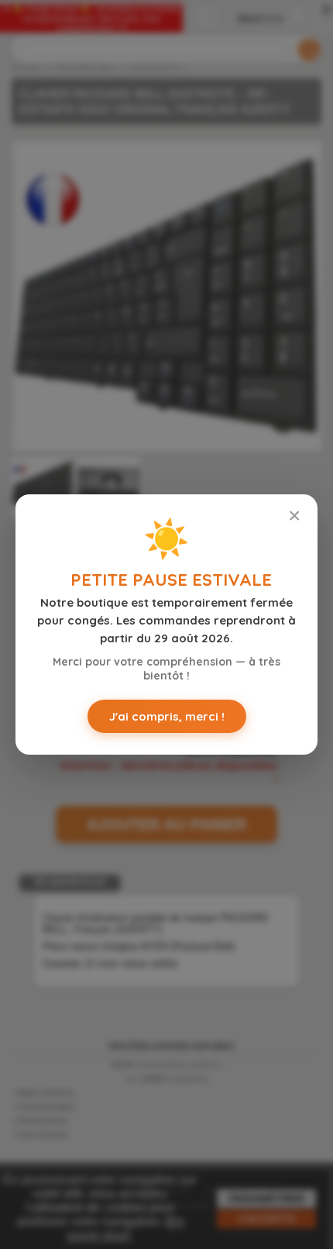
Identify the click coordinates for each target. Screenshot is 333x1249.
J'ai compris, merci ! (167, 716)
